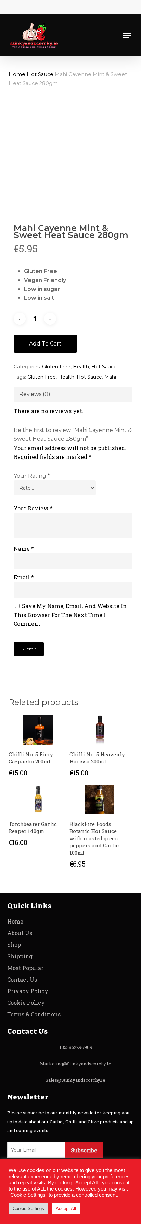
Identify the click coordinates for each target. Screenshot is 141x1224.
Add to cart (45, 343)
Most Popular (25, 967)
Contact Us (22, 979)
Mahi (110, 377)
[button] (127, 35)
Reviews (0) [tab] (34, 394)
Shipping (20, 956)
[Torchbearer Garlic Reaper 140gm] (38, 799)
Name (24, 548)
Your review (33, 508)
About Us (19, 933)
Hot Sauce (40, 74)
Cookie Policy (26, 1002)
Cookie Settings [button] (28, 1208)
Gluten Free (56, 367)
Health (81, 367)
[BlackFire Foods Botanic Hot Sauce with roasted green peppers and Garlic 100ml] (99, 799)
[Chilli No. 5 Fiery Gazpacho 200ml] (38, 730)
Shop (14, 944)
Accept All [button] (66, 1208)
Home (17, 74)
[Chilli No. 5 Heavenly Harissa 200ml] (99, 730)
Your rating (32, 476)
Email (24, 577)
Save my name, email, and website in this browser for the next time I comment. (70, 614)
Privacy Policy (27, 991)
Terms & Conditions (34, 1014)
